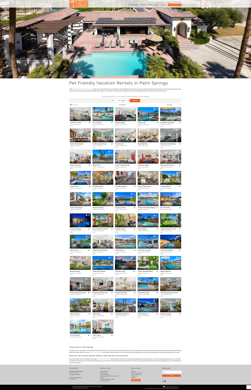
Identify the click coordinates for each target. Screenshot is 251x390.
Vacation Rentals (133, 4)
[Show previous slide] (70, 114)
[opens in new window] (163, 381)
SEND (171, 375)
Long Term (163, 4)
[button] (82, 183)
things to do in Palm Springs (96, 352)
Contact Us (133, 377)
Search (135, 100)
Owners (156, 4)
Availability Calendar (104, 380)
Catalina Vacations (174, 4)
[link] (80, 117)
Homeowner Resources (136, 373)
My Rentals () (75, 104)
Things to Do (134, 376)
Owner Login (136, 380)
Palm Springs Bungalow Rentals (107, 379)
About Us (150, 4)
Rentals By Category (104, 374)
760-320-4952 (72, 379)
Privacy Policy (165, 388)
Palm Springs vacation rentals (104, 359)
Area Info (143, 4)
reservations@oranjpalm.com (75, 377)
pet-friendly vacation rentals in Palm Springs (83, 89)
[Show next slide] (90, 114)
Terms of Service (173, 388)
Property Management (136, 374)
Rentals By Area (103, 373)
